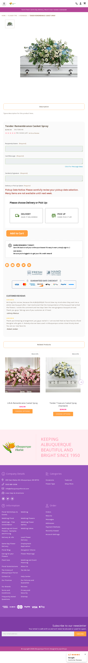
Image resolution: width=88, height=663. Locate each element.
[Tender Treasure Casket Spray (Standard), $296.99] (63, 375)
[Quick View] (37, 353)
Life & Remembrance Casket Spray (22, 403)
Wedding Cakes (27, 528)
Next (81, 382)
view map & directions (14, 493)
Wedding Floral (8, 518)
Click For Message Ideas (74, 167)
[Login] (81, 3)
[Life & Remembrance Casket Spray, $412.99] (22, 375)
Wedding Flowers (28, 518)
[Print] (18, 265)
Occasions (50, 480)
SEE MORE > (17, 251)
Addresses (50, 523)
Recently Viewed (52, 531)
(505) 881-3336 (11, 484)
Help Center (25, 576)
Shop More (69, 484)
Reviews (24, 586)
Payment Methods (53, 527)
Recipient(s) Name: (15, 143)
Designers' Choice (28, 550)
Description (44, 107)
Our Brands (6, 586)
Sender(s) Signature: (16, 173)
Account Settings (53, 534)
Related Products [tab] (44, 345)
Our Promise (7, 580)
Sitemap (24, 597)
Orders (48, 512)
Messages (50, 519)
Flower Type (50, 484)
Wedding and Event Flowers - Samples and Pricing (9, 531)
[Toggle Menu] (4, 3)
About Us (24, 566)
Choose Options (24, 411)
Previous (4, 382)
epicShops (63, 649)
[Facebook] (7, 265)
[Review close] (85, 654)
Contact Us (6, 576)
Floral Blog (6, 550)
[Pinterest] (29, 265)
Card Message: (14, 156)
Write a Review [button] (34, 133)
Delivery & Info (8, 537)
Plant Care (6, 560)
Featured (68, 480)
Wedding (24, 512)
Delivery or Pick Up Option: (17, 186)
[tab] (26, 215)
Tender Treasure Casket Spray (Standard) (63, 404)
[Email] (13, 265)
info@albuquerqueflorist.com (17, 489)
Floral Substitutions (10, 566)
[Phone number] (77, 3)
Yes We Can (25, 570)
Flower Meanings (28, 554)
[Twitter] (24, 265)
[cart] (84, 3)
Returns (49, 516)
